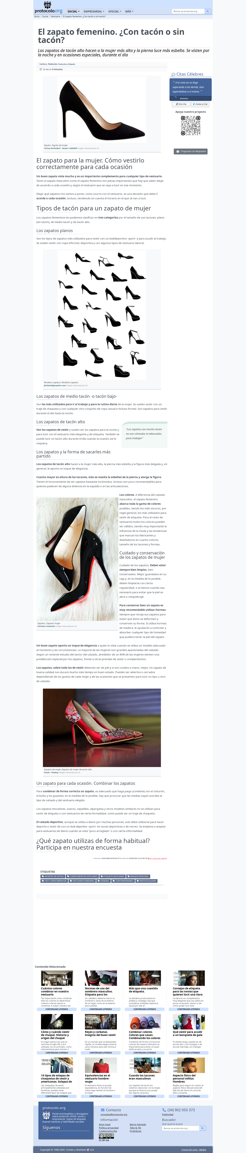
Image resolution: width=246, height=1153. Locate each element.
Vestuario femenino (83, 880)
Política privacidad (109, 1127)
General (104, 880)
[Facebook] (55, 1133)
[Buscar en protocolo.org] (208, 11)
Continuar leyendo (57, 1009)
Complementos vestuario (83, 876)
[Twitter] (59, 1133)
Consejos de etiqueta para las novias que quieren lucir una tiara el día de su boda (188, 993)
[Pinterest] (62, 1133)
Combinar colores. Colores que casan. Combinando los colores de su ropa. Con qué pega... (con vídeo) (144, 1038)
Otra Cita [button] (182, 104)
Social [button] (72, 11)
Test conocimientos (55, 880)
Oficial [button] (113, 11)
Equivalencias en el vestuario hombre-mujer (97, 1078)
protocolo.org (148, 880)
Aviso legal (104, 1124)
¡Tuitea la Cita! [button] (201, 104)
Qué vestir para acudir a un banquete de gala (187, 1033)
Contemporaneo (124, 880)
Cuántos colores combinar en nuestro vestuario (55, 991)
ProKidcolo (135, 1131)
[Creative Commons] (106, 1135)
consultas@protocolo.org (113, 1114)
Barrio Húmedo (138, 1124)
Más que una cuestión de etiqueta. (143, 990)
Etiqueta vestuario (114, 876)
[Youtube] (72, 1133)
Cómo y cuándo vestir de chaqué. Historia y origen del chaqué (55, 1035)
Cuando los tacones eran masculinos (142, 1077)
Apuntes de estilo (54, 876)
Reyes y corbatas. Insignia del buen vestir (100, 1033)
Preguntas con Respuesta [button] (193, 151)
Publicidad (167, 1114)
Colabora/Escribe (108, 1131)
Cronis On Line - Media (194, 1149)
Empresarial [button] (93, 11)
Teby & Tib (135, 1127)
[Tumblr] (65, 1133)
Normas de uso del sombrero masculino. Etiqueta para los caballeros (99, 993)
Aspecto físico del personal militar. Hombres (184, 1078)
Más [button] (128, 11)
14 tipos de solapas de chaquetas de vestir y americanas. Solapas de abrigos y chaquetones (56, 1080)
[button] (102, 110)
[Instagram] (69, 1133)
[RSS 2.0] (76, 1133)
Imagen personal (139, 876)
